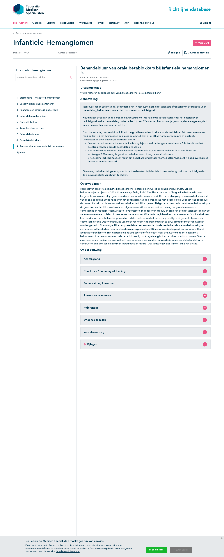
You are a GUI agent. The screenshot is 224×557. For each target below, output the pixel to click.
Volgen (203, 43)
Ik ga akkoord (156, 550)
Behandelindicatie (29, 134)
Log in (206, 23)
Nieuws (50, 23)
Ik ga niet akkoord (181, 550)
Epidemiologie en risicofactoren (37, 104)
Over (100, 23)
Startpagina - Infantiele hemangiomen (40, 98)
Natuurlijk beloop (29, 122)
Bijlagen (175, 53)
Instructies (67, 23)
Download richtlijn (198, 53)
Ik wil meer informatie (68, 551)
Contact (114, 23)
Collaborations (144, 23)
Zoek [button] (38, 23)
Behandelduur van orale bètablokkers (42, 146)
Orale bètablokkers (30, 140)
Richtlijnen (20, 23)
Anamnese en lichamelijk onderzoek (39, 110)
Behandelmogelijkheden (33, 116)
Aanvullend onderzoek (32, 128)
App (126, 23)
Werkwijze (85, 23)
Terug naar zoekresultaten (28, 33)
